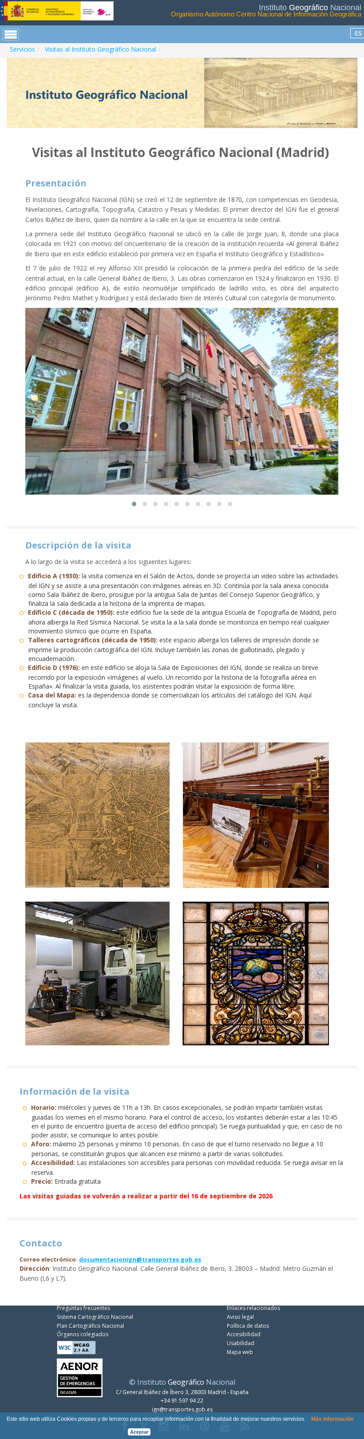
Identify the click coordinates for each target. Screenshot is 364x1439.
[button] (134, 504)
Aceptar (139, 1432)
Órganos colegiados (82, 1334)
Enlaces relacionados (253, 1308)
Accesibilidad (244, 1334)
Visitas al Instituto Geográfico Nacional (100, 49)
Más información (332, 1419)
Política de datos (248, 1326)
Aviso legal (240, 1317)
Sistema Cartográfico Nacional (95, 1317)
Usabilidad (240, 1343)
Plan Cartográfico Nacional (90, 1326)
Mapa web (240, 1352)
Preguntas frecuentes (83, 1308)
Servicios (22, 49)
